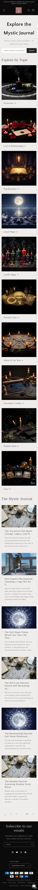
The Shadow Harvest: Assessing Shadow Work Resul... (18, 784)
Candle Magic (10, 275)
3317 (27, 814)
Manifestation (10, 189)
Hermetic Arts (10, 317)
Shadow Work (10, 446)
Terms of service (13, 885)
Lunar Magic (9, 232)
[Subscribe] (31, 844)
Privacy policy (12, 882)
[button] (4, 10)
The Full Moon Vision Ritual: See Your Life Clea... (16, 635)
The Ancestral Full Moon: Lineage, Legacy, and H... (18, 532)
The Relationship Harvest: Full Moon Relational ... (19, 735)
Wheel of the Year (12, 360)
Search (31, 50)
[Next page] (33, 814)
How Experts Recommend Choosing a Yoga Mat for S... (18, 581)
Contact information (25, 885)
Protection (8, 103)
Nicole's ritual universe (18, 880)
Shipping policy (31, 882)
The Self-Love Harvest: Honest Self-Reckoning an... (17, 686)
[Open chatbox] (34, 886)
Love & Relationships (13, 146)
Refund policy (21, 882)
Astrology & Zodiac (12, 403)
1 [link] (5, 814)
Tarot (6, 489)
